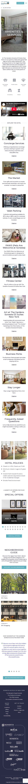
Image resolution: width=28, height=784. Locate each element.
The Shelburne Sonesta (14, 695)
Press (7, 711)
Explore (14, 156)
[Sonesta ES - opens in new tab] (9, 751)
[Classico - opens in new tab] (19, 735)
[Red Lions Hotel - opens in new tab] (14, 747)
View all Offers (14, 536)
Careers (19, 708)
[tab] (3, 527)
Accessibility (7, 715)
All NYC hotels (7, 7)
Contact (19, 706)
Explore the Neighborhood (14, 567)
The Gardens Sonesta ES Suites (14, 699)
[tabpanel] (14, 512)
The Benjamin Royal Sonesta (14, 693)
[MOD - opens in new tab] (8, 743)
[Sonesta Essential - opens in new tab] (14, 755)
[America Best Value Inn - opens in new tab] (8, 759)
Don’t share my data (18, 777)
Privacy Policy (8, 777)
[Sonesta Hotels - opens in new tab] (8, 725)
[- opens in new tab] (19, 751)
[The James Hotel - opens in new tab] (8, 735)
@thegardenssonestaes (14, 677)
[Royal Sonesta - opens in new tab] (14, 730)
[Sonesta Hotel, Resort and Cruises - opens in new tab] (14, 739)
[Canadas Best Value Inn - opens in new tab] (19, 759)
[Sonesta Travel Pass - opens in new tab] (19, 769)
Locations (7, 707)
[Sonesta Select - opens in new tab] (19, 743)
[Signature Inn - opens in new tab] (13, 764)
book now (20, 3)
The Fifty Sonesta (14, 697)
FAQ (7, 713)
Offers (7, 709)
